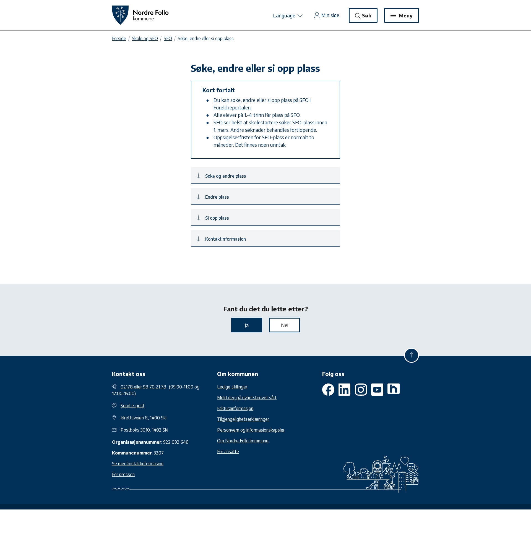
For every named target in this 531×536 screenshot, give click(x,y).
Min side (330, 15)
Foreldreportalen (232, 107)
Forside (119, 38)
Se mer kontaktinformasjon (137, 463)
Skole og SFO (145, 38)
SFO (168, 38)
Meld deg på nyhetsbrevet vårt (247, 397)
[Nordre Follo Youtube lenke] (361, 389)
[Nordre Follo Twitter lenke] (345, 389)
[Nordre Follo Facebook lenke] (328, 389)
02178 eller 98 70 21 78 (143, 387)
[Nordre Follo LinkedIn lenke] (393, 389)
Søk (366, 15)
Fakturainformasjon (235, 408)
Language (284, 15)
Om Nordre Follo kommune (243, 440)
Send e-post (132, 405)
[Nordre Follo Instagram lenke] (377, 389)
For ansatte (228, 451)
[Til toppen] (411, 355)
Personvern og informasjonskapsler (251, 430)
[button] (265, 175)
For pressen (123, 474)
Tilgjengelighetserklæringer (243, 419)
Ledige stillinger (232, 387)
